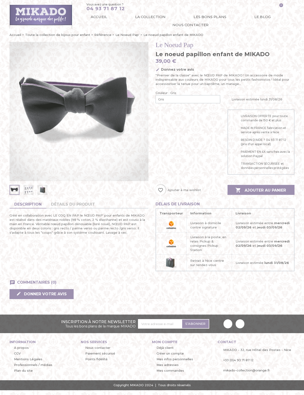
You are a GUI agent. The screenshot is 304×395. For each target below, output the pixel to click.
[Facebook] (227, 323)
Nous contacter (190, 25)
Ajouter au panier (260, 190)
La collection (150, 17)
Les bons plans (210, 17)
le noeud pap (174, 45)
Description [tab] (28, 204)
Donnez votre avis (177, 69)
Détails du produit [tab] (73, 204)
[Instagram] (240, 323)
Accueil (99, 17)
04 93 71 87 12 (105, 8)
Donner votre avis (45, 294)
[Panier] (279, 7)
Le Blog (262, 17)
